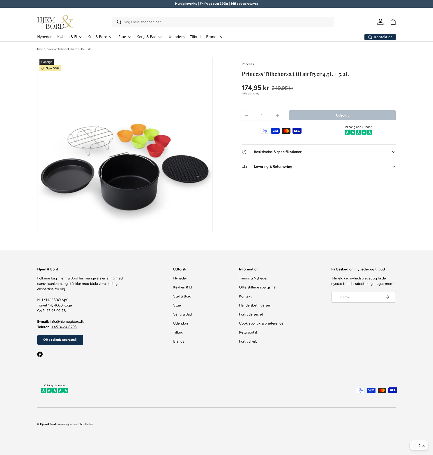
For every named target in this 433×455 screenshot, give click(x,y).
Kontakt (245, 296)
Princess (248, 64)
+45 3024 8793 (64, 327)
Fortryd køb (248, 341)
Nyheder (44, 36)
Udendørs (176, 36)
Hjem (40, 49)
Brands (212, 36)
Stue (122, 36)
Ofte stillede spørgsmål (60, 340)
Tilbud (195, 36)
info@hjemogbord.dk (67, 321)
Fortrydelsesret (251, 314)
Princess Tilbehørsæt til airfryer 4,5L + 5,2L (69, 49)
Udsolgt (342, 115)
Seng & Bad (147, 36)
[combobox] (223, 22)
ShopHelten (86, 424)
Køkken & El (67, 36)
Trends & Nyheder (253, 278)
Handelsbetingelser (254, 305)
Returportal (248, 332)
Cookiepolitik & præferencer (262, 323)
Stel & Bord (97, 36)
